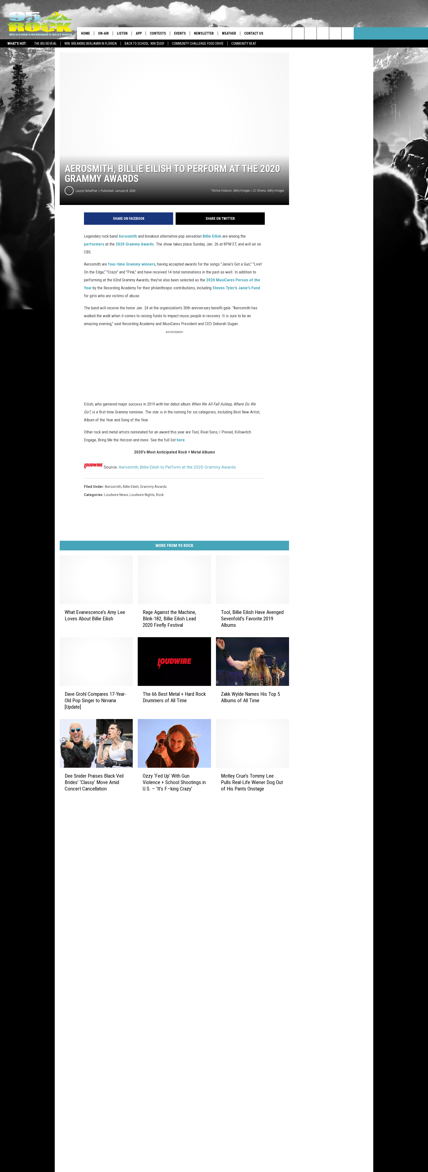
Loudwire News (116, 495)
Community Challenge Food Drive (198, 43)
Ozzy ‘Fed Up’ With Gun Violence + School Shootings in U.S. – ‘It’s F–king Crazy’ (174, 782)
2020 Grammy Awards (135, 244)
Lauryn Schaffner (86, 191)
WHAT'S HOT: (17, 43)
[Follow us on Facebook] (323, 33)
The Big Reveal (45, 43)
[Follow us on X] (335, 33)
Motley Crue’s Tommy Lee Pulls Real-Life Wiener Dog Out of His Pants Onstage (252, 782)
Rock (160, 495)
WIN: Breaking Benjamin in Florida (90, 43)
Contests (158, 33)
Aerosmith (128, 236)
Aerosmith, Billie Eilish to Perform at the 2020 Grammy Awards (177, 467)
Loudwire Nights (142, 495)
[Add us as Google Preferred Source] (310, 33)
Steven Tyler (224, 287)
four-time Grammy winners (131, 264)
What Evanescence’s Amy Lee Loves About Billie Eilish (95, 615)
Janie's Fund (249, 287)
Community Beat (243, 43)
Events (180, 33)
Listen (122, 33)
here (181, 439)
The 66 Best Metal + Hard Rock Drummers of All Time (174, 697)
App (139, 33)
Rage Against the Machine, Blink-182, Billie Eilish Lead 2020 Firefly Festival (169, 618)
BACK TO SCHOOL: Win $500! (144, 43)
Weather (229, 33)
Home (85, 33)
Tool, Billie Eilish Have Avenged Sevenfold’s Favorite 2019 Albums (252, 618)
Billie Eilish (212, 236)
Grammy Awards (153, 487)
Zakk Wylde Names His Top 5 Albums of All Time (250, 697)
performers (94, 244)
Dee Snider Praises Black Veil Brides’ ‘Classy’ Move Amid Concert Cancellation (94, 782)
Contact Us (253, 33)
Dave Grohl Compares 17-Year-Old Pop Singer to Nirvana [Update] (95, 700)
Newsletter (204, 33)
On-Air (103, 33)
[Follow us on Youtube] (348, 33)
